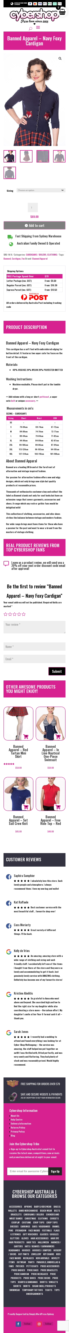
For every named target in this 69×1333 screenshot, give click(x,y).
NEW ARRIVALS (42, 1258)
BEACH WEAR (46, 1210)
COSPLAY (15, 1222)
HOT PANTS (23, 1254)
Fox (23, 258)
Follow (27, 1323)
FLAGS (56, 1230)
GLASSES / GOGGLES (49, 1234)
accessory (30, 400)
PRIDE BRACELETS (49, 1270)
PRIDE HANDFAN (21, 1274)
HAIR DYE (55, 1238)
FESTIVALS (47, 1230)
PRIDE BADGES (18, 1270)
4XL (10, 453)
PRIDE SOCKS (44, 1278)
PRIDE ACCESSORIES (49, 1266)
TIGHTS (48, 1290)
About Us (14, 1115)
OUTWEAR (21, 1262)
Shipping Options (15, 271)
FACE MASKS (34, 1230)
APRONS (28, 1206)
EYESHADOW (20, 1230)
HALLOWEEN (43, 1242)
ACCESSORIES (15, 1206)
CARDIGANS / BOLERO (36, 254)
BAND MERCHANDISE (28, 1210)
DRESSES (14, 1226)
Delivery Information (20, 1123)
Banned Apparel (40, 258)
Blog (12, 1135)
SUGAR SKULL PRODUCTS (44, 1286)
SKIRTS (26, 1286)
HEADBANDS (14, 1250)
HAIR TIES (31, 1242)
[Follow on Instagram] (39, 1324)
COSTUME (26, 1222)
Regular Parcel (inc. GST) (19, 285)
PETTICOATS (32, 1266)
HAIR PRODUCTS (16, 1242)
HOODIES (26, 1250)
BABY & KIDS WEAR (42, 1206)
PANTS (31, 1262)
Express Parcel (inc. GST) (19, 289)
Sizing (10, 190)
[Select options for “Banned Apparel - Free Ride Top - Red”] (57, 807)
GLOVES (24, 1238)
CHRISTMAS (30, 1218)
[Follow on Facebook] (18, 1324)
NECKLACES (28, 1258)
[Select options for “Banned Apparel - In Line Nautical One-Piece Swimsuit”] (57, 736)
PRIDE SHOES (29, 1278)
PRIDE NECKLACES (39, 1274)
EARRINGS (25, 1226)
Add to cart (36, 225)
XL (11, 440)
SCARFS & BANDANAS (28, 1282)
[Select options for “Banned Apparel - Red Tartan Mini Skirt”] (25, 736)
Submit (57, 671)
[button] (60, 59)
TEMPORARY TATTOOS (32, 1290)
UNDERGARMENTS (34, 1293)
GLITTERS (14, 1238)
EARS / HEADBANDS (41, 1226)
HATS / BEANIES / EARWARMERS (39, 1246)
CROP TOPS (38, 1222)
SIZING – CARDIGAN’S (16, 413)
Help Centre (16, 1119)
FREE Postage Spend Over (20, 276)
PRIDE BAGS (32, 1270)
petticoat (44, 396)
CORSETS (54, 1218)
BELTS (57, 1210)
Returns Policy (17, 1127)
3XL (10, 449)
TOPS (56, 1290)
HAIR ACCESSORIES (39, 1238)
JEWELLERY (36, 1254)
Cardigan (16, 258)
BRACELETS (16, 1214)
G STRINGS (15, 1234)
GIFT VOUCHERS (30, 1234)
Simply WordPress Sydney (41, 1314)
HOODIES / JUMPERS (41, 1250)
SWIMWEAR (14, 1290)
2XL (10, 444)
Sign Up (55, 1171)
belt (13, 400)
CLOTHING (52, 254)
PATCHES (20, 1266)
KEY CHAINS (48, 1254)
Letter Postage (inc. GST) (19, 280)
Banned (7, 258)
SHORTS (17, 1286)
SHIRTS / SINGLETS (49, 1282)
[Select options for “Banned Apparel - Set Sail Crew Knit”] (25, 807)
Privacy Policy (17, 1131)
